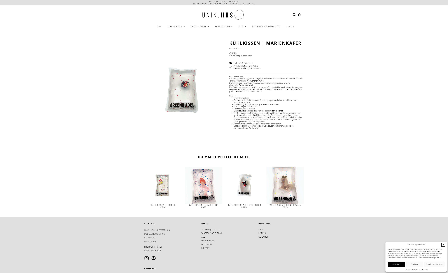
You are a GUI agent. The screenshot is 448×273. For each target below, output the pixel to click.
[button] (443, 244)
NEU (159, 26)
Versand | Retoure (210, 229)
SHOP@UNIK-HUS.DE (153, 247)
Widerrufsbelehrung (211, 233)
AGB (203, 237)
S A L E (290, 26)
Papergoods (222, 26)
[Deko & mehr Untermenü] (208, 26)
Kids (241, 26)
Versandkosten (246, 56)
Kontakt (205, 248)
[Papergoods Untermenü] (232, 26)
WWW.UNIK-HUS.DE (152, 250)
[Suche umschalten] (294, 14)
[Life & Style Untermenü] (184, 26)
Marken (262, 233)
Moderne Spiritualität (266, 26)
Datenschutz (207, 241)
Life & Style (175, 26)
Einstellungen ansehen (434, 264)
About (261, 229)
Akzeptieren (396, 264)
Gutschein (263, 237)
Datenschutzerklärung (413, 269)
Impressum (424, 269)
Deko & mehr (199, 26)
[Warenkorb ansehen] (299, 14)
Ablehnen (414, 264)
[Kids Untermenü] (245, 26)
